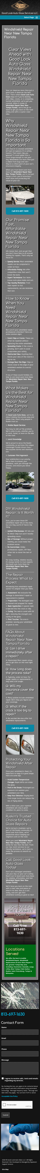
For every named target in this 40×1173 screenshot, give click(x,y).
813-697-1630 (13, 1014)
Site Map (5, 1169)
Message (5, 1060)
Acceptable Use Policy (10, 1096)
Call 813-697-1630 (20, 211)
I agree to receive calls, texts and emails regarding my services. (21, 1079)
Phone (4, 1049)
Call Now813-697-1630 (20, 929)
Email (4, 1038)
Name (4, 1027)
